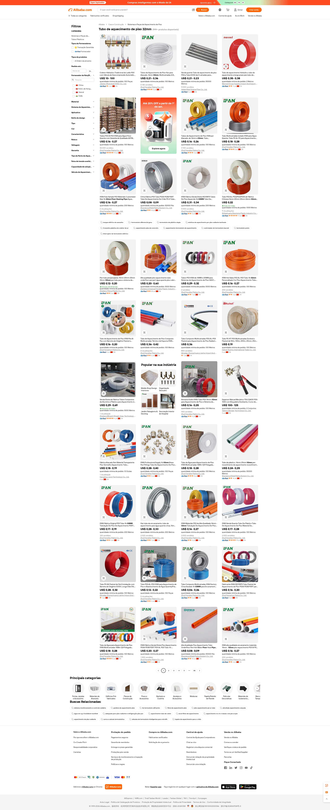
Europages (202, 798)
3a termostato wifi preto (151, 708)
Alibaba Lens (87, 787)
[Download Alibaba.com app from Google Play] (248, 786)
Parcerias (228, 757)
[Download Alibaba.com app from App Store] (229, 786)
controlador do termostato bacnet (216, 228)
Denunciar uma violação (196, 764)
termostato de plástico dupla (170, 222)
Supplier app (155, 787)
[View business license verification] (188, 806)
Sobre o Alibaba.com (82, 732)
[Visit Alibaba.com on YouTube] (246, 767)
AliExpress (128, 798)
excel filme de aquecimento (189, 714)
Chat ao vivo (191, 742)
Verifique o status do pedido (235, 747)
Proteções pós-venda (120, 752)
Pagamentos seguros (119, 737)
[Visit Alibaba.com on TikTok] (251, 767)
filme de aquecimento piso (177, 708)
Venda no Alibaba (231, 737)
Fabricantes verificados (158, 737)
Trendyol (192, 798)
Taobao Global (175, 798)
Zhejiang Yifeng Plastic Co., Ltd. (112, 291)
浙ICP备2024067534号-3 (231, 806)
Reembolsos (191, 752)
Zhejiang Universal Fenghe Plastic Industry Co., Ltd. (159, 289)
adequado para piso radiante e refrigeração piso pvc (124, 714)
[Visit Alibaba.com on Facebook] (225, 767)
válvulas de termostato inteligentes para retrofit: (149, 719)
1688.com (138, 798)
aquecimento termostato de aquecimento (181, 228)
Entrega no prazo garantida (122, 747)
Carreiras (77, 752)
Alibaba (102, 24)
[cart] (228, 10)
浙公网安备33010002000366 (207, 806)
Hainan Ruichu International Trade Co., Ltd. (239, 350)
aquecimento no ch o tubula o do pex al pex (222, 714)
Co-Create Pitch (80, 742)
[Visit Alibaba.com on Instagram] (241, 767)
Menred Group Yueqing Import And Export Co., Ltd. (240, 84)
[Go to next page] (199, 670)
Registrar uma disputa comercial (199, 747)
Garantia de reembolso (120, 742)
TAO (185, 798)
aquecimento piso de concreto (147, 228)
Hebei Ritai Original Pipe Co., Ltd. (194, 89)
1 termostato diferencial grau (141, 222)
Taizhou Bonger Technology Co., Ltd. (236, 411)
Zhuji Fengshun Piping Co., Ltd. (112, 350)
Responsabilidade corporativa (85, 747)
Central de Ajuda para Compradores (200, 737)
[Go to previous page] (158, 670)
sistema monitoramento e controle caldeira (90, 708)
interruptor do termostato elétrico (115, 234)
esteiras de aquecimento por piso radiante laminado (207, 222)
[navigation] (83, 348)
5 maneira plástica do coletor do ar (116, 228)
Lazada (165, 798)
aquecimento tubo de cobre (161, 714)
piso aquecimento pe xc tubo (204, 708)
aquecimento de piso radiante (85, 719)
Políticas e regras (118, 764)
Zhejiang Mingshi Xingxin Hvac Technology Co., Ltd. (118, 416)
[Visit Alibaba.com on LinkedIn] (230, 767)
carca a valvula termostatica (113, 719)
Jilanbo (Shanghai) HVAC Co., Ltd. (113, 84)
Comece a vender (231, 742)
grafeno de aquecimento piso (124, 708)
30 (194, 670)
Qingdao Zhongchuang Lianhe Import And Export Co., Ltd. (199, 353)
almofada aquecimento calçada (234, 708)
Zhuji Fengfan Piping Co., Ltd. (152, 87)
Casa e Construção (116, 24)
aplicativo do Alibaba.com (207, 787)
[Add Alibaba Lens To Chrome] (113, 786)
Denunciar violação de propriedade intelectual (200, 758)
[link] (326, 785)
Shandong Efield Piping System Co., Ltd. (156, 208)
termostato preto (243, 228)
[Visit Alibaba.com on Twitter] (235, 767)
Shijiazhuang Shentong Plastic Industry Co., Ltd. (240, 213)
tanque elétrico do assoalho (113, 222)
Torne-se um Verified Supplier (236, 752)
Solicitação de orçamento (159, 742)
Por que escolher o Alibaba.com (86, 737)
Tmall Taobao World (152, 798)
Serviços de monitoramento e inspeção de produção (127, 758)
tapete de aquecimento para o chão (188, 719)
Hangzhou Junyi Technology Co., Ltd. (114, 477)
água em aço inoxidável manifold (86, 714)
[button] (193, 9)
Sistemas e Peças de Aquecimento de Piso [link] (145, 24)
